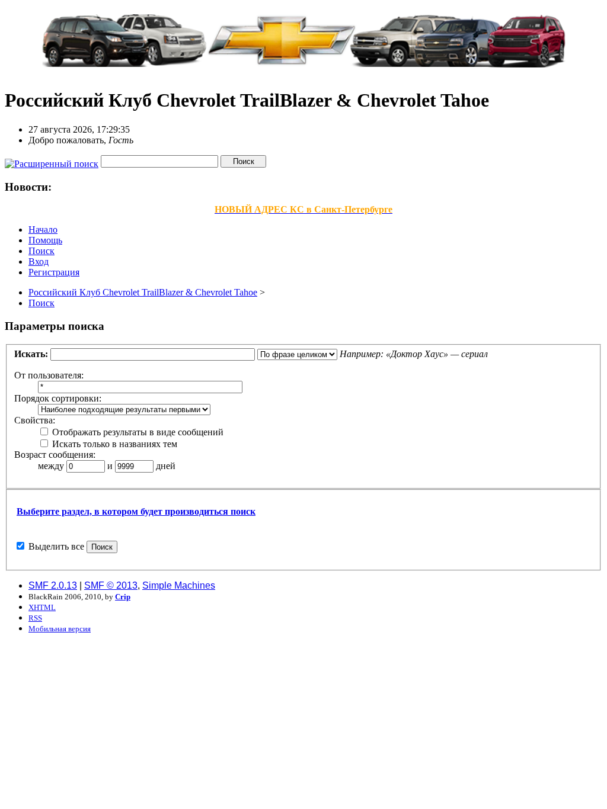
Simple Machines (178, 585)
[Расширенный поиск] (51, 161)
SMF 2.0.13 (52, 585)
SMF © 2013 (111, 585)
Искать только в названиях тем (113, 444)
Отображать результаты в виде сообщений (136, 432)
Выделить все (56, 546)
